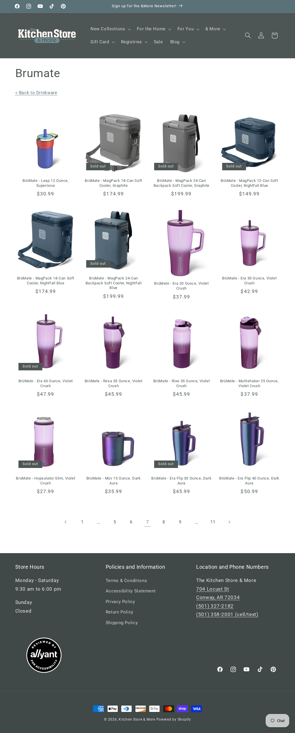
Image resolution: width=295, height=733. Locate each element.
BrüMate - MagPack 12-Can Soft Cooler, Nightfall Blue (249, 183)
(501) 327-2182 (215, 606)
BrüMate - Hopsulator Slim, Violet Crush (45, 480)
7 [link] (147, 522)
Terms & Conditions (126, 580)
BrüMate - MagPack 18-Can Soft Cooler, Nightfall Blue (45, 280)
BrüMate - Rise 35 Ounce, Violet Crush (181, 383)
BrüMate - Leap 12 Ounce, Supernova (45, 183)
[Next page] (229, 522)
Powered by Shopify (173, 719)
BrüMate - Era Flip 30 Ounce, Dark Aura (181, 480)
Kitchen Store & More (137, 719)
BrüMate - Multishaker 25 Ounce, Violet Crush (249, 383)
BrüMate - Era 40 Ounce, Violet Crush (45, 383)
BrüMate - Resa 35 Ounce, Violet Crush (114, 383)
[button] (110, 29)
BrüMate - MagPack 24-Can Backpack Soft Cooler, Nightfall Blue (114, 283)
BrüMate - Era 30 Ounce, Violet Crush (249, 280)
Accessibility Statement (131, 591)
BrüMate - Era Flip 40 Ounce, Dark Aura (249, 480)
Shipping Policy (122, 622)
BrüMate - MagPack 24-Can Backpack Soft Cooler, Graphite (181, 183)
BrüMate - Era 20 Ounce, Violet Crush (181, 285)
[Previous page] (65, 522)
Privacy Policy (120, 601)
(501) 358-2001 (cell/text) (227, 614)
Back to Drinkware (36, 92)
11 (212, 522)
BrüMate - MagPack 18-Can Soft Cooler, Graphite (113, 183)
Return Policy (119, 612)
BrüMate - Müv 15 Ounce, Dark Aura (113, 480)
